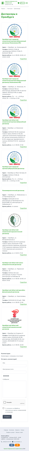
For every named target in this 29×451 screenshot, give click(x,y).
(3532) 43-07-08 (7, 441)
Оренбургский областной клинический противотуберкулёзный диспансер (14, 121)
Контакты (11, 430)
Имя (4, 363)
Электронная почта (8, 369)
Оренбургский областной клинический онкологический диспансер (11, 327)
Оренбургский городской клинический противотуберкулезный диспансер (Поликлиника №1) (14, 41)
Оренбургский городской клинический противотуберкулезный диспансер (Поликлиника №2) (14, 80)
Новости (17, 430)
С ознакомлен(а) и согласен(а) (15, 408)
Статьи (22, 430)
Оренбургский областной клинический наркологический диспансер (12, 231)
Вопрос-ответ (19, 432)
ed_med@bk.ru (18, 441)
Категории (9, 8)
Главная (3, 8)
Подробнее (23, 59)
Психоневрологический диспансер (13, 190)
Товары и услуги (10, 432)
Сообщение (6, 379)
